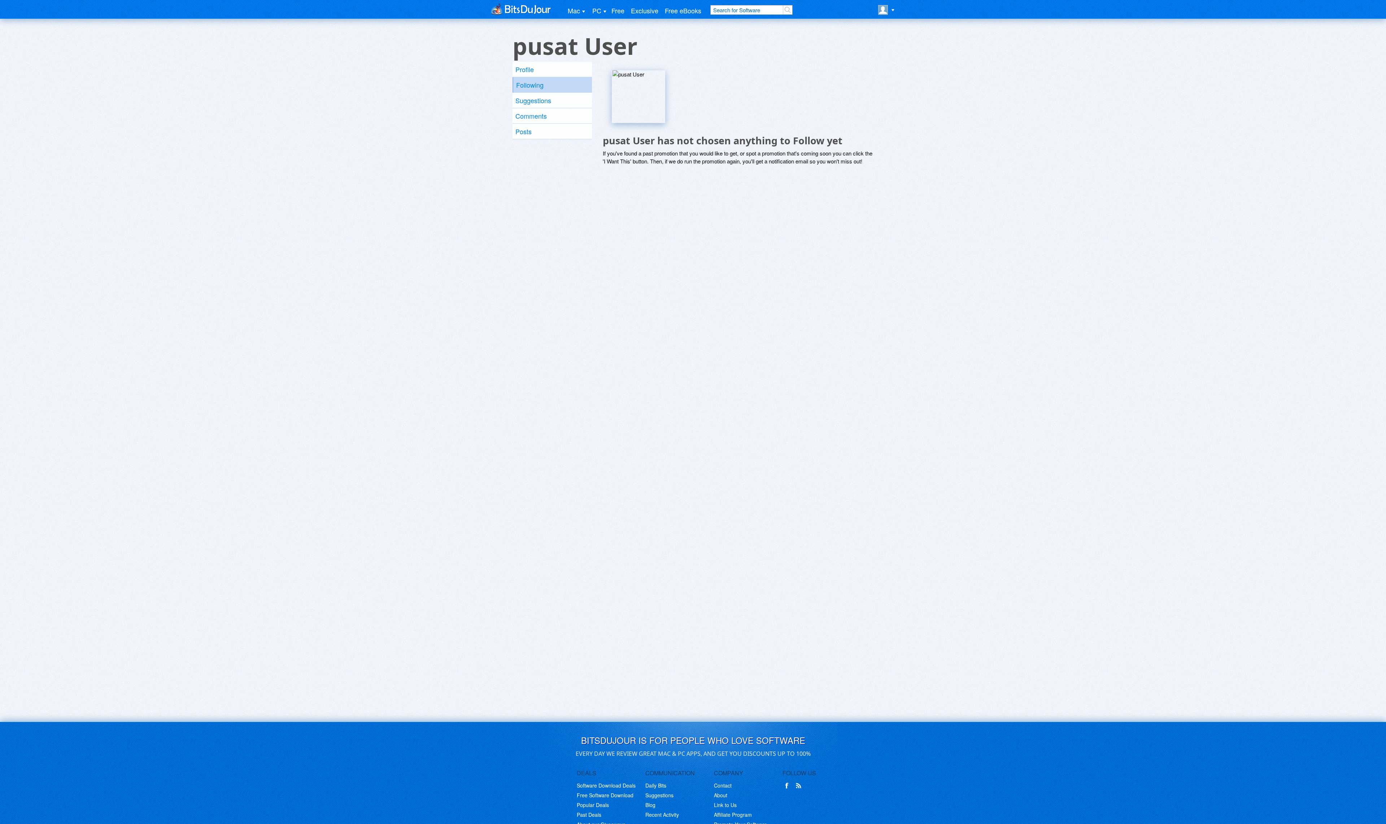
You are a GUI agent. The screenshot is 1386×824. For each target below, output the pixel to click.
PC (596, 10)
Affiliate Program (733, 814)
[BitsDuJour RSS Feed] (800, 785)
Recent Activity (662, 814)
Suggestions (533, 100)
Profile (524, 69)
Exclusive (644, 10)
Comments (531, 115)
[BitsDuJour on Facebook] (788, 785)
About (720, 795)
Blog (650, 804)
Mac (574, 10)
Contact (723, 785)
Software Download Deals (606, 785)
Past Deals (589, 814)
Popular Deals (593, 804)
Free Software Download (605, 795)
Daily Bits (655, 785)
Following (530, 84)
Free (617, 10)
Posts (523, 131)
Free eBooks (683, 10)
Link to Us (725, 804)
